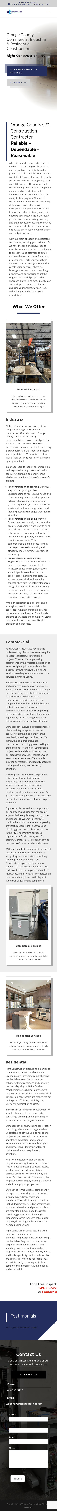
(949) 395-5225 (14, 1390)
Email (12, 1437)
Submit (17, 1478)
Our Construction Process (23, 71)
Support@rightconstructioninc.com (24, 1403)
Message (13, 1448)
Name (12, 1414)
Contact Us (18, 82)
